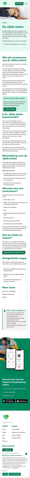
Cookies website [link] (16, 435)
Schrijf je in (7, 450)
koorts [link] (4, 66)
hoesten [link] (7, 124)
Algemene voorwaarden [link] (18, 432)
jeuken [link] (4, 77)
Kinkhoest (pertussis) (8, 294)
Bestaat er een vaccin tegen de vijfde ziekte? (13, 275)
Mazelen (4, 297)
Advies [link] (4, 22)
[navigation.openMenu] (26, 3)
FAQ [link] (3, 435)
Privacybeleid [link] (15, 429)
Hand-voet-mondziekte (8, 291)
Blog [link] (3, 438)
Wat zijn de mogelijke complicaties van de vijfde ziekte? (14, 269)
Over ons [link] (4, 441)
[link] (4, 3)
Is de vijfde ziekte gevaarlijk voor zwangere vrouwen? (12, 280)
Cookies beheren (16, 437)
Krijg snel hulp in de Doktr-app (14, 252)
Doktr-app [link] (9, 241)
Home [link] (4, 429)
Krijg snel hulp (9, 109)
